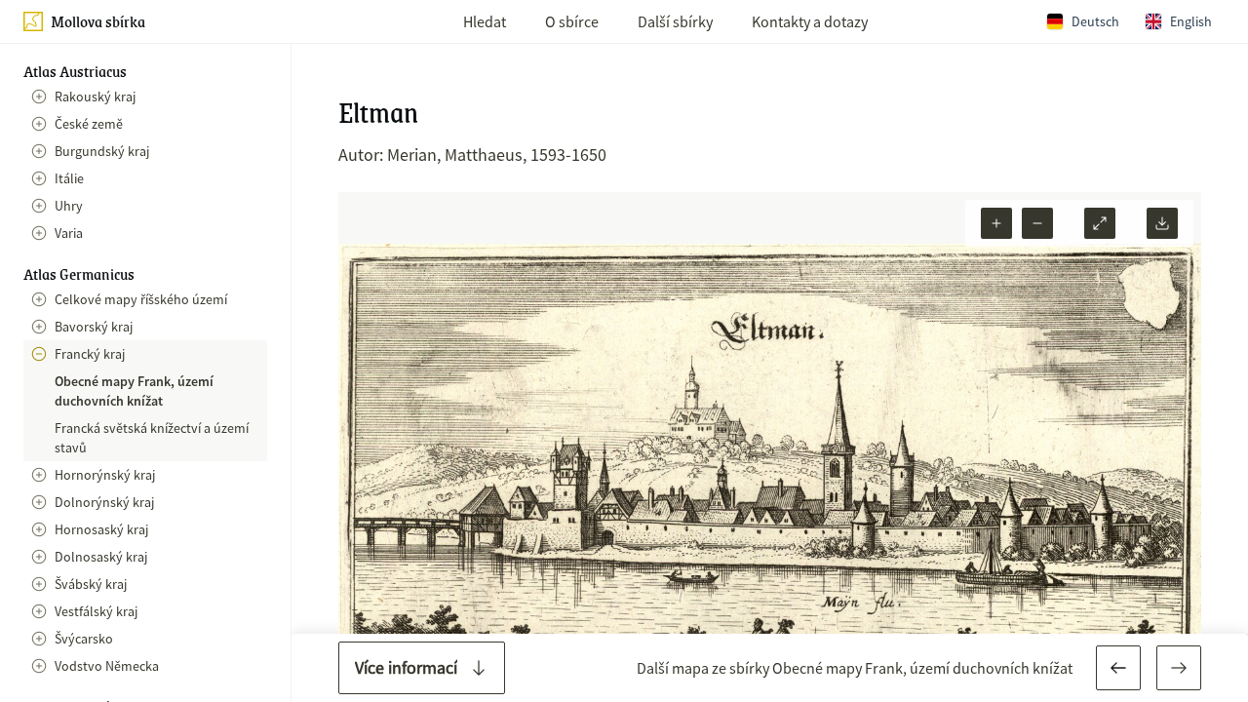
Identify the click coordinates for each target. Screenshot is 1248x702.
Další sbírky (675, 21)
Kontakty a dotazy (810, 21)
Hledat (484, 21)
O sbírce (572, 21)
